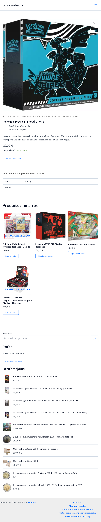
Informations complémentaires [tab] (19, 173)
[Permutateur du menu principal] (95, 5)
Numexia (32, 502)
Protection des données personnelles (77, 512)
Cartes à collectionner (22, 116)
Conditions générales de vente (77, 509)
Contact (77, 502)
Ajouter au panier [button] (46, 256)
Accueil (6, 116)
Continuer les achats (14, 361)
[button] (94, 23)
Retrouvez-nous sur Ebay (77, 516)
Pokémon (39, 116)
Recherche (7, 333)
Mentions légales (77, 506)
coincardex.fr (13, 5)
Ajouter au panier (13, 158)
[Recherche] (94, 339)
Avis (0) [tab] (40, 173)
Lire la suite (10, 256)
